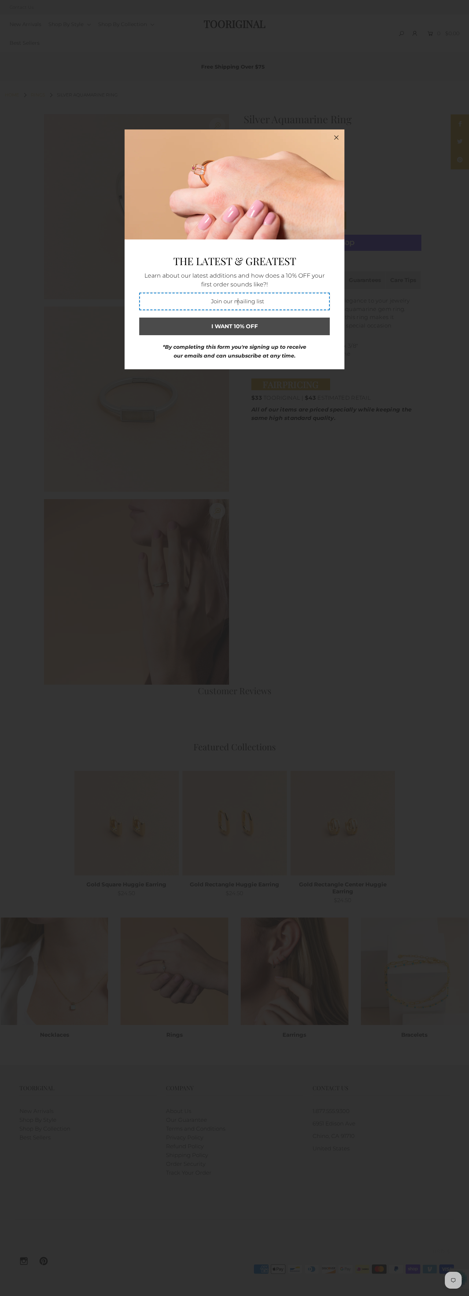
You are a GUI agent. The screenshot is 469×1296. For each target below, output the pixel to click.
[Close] (336, 137)
